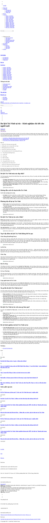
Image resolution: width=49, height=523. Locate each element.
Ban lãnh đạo (8, 11)
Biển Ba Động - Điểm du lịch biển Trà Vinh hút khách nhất (15, 139)
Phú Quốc (8, 48)
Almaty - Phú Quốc (10, 18)
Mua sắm (7, 42)
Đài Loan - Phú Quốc (10, 27)
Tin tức (19, 519)
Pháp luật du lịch (18, 514)
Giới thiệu (5, 9)
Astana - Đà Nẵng (9, 19)
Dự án (4, 13)
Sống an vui (28, 514)
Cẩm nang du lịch (9, 37)
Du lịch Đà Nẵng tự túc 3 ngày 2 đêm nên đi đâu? (14, 361)
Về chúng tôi (8, 10)
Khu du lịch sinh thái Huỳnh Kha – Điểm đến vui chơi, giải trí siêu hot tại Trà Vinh (22, 412)
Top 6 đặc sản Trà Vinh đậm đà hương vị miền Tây (13, 140)
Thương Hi (3, 129)
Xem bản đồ (3, 484)
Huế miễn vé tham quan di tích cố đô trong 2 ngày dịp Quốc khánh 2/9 (19, 377)
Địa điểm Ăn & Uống (10, 40)
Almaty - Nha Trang (10, 17)
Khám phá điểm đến (10, 41)
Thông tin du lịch (4, 113)
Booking (32, 519)
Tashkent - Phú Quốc (10, 26)
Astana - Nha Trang (10, 20)
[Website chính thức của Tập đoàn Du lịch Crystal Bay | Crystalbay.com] (15, 103)
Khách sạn (5, 44)
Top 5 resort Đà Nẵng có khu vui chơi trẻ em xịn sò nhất (15, 372)
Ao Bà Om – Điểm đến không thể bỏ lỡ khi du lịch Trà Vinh (15, 138)
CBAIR (4, 5)
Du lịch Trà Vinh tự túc (7, 348)
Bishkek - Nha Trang (10, 22)
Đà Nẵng (7, 45)
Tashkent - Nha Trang (10, 25)
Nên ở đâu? (8, 38)
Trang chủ (5, 7)
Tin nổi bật (5, 43)
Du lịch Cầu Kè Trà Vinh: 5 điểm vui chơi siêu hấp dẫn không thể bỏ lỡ (19, 398)
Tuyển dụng (27, 519)
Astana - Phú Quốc (9, 21)
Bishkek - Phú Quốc (10, 24)
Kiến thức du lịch (11, 514)
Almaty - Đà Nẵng (9, 15)
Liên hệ (4, 49)
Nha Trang (8, 47)
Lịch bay (5, 14)
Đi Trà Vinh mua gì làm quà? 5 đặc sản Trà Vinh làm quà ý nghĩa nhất (19, 392)
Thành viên (8, 12)
